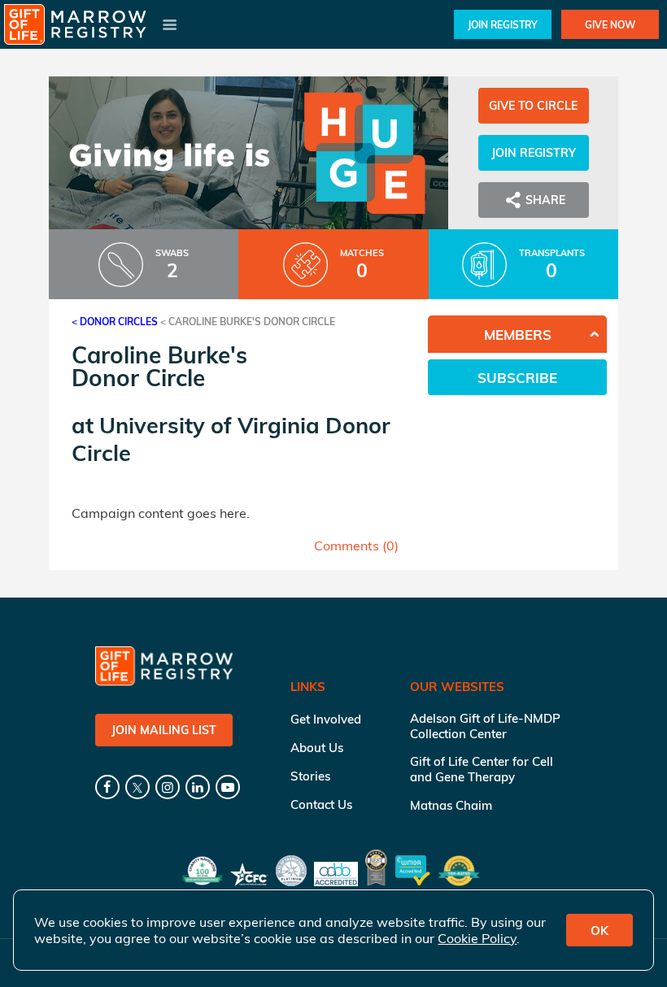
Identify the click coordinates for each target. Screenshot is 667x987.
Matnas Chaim (451, 805)
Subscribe (517, 377)
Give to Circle (533, 105)
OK (599, 930)
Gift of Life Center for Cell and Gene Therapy (481, 769)
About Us (316, 747)
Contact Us (321, 804)
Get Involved (325, 719)
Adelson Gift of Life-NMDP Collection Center (485, 726)
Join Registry (503, 25)
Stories (310, 776)
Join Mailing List (163, 730)
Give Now (610, 25)
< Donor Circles (115, 321)
